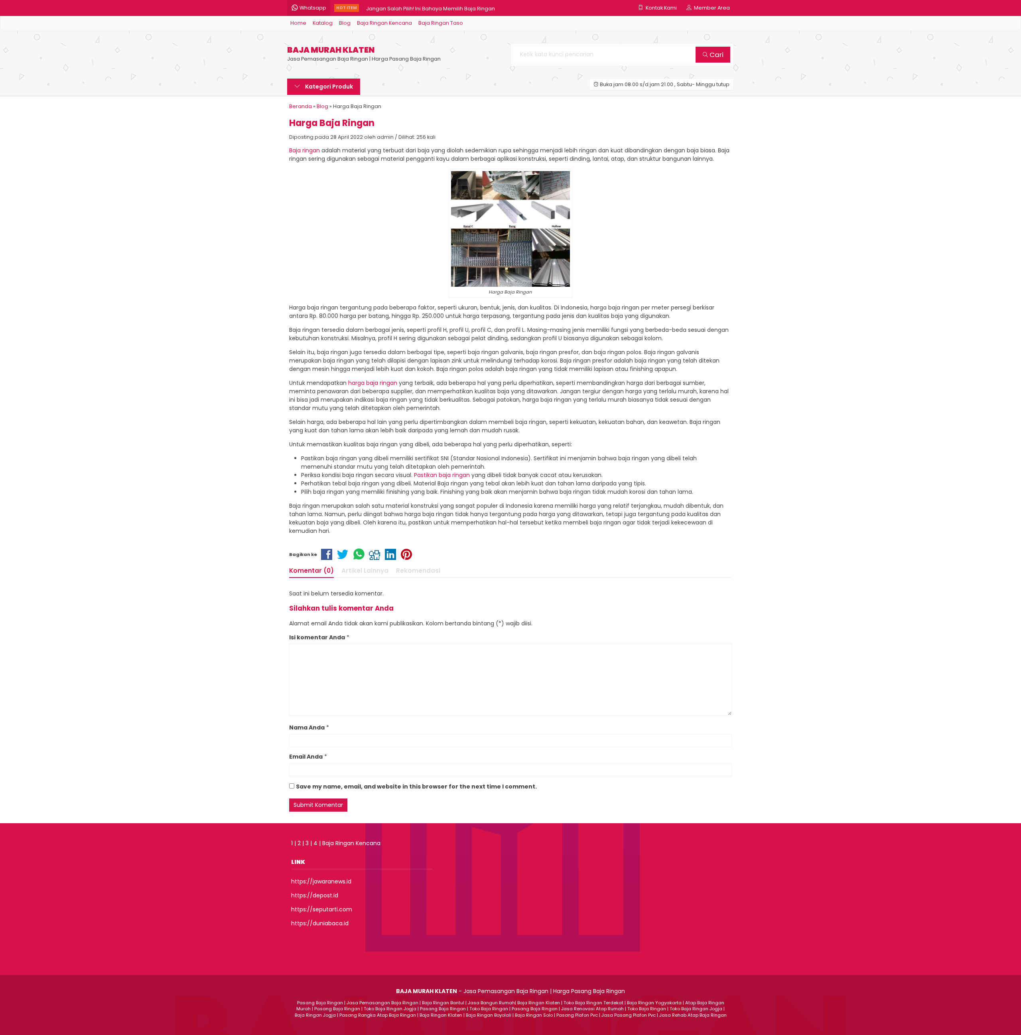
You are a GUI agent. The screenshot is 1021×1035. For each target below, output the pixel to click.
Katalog (323, 23)
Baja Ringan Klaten (538, 1003)
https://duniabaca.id (320, 923)
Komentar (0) (311, 570)
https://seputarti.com (321, 909)
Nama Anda (307, 727)
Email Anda (306, 757)
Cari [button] (715, 54)
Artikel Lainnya (364, 570)
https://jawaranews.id (321, 881)
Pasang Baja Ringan (320, 1003)
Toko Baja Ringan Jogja (390, 1008)
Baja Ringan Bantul (443, 1003)
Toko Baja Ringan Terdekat (593, 1003)
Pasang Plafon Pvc (577, 1015)
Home (298, 23)
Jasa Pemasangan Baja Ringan (382, 1003)
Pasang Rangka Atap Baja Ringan (377, 1015)
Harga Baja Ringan (331, 122)
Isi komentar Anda (317, 637)
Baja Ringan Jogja (315, 1015)
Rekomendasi (418, 570)
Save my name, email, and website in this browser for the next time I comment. (416, 787)
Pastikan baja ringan (442, 475)
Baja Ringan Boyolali (488, 1015)
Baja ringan (304, 150)
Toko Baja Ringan (488, 1008)
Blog (345, 23)
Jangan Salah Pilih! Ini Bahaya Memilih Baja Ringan (430, 7)
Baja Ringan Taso (440, 23)
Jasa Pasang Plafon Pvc (628, 1015)
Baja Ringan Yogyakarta (654, 1003)
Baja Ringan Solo (534, 1015)
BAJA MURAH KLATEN (330, 50)
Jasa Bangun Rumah (491, 1003)
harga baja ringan (372, 383)
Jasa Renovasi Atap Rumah (592, 1008)
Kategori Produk (328, 87)
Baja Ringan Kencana (384, 23)
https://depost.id (314, 895)
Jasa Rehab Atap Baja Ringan (693, 1015)
